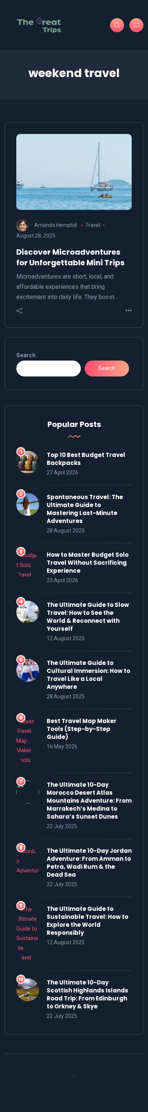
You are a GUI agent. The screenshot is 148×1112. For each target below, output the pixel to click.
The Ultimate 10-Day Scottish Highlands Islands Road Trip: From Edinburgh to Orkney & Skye (87, 994)
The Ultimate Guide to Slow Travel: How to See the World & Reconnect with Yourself (88, 617)
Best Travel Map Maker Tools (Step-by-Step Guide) (82, 729)
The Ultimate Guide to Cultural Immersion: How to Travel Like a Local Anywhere (88, 675)
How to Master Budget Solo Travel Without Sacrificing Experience (88, 563)
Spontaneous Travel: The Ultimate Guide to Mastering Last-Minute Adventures (85, 509)
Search (26, 355)
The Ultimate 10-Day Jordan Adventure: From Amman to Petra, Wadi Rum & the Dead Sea (89, 863)
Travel (92, 225)
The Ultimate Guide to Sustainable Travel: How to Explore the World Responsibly (87, 921)
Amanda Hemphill (55, 225)
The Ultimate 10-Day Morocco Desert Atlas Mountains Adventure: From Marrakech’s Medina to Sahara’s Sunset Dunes (89, 801)
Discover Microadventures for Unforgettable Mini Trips (70, 257)
